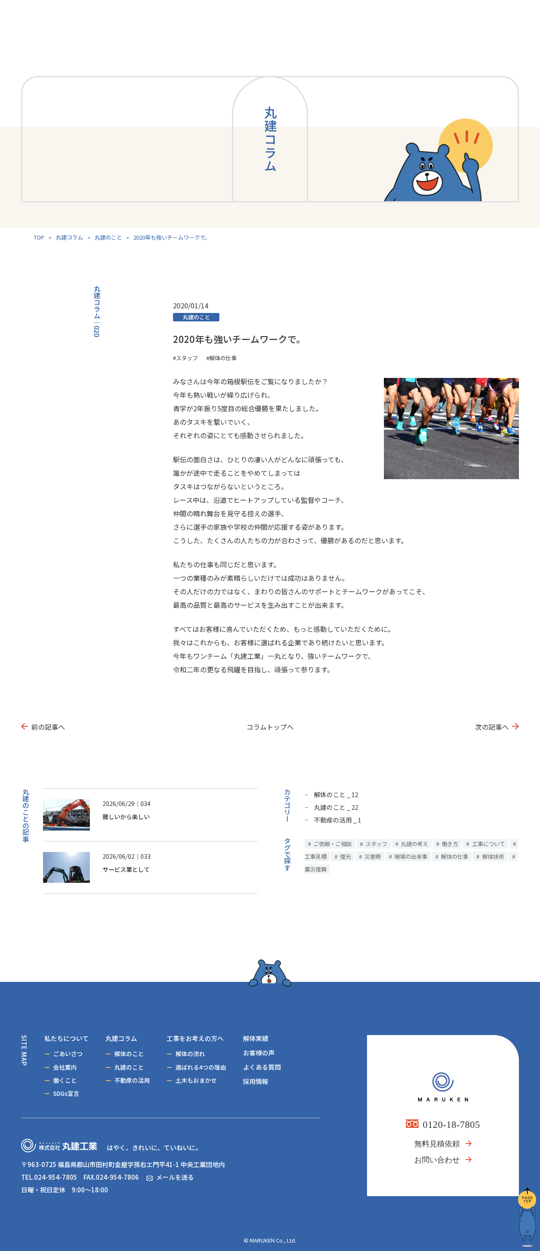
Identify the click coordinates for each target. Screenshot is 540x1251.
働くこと (65, 1080)
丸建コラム (69, 237)
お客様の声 (259, 1052)
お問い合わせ (437, 1160)
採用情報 (255, 1081)
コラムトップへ (270, 727)
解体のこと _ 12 (336, 794)
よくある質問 (262, 1066)
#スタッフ (185, 358)
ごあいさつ (68, 1053)
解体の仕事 (454, 856)
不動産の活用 (132, 1080)
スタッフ (376, 844)
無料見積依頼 (437, 1144)
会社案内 (65, 1067)
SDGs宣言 (66, 1093)
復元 (345, 856)
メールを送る (175, 1177)
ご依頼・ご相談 (332, 844)
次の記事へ (492, 727)
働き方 (450, 844)
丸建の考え (414, 844)
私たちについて (66, 1038)
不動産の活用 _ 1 (337, 819)
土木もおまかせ (196, 1080)
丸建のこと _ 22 (336, 807)
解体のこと (129, 1053)
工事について (488, 844)
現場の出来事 (410, 856)
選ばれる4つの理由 (201, 1067)
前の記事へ (48, 727)
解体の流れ (190, 1053)
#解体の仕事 (221, 358)
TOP (39, 237)
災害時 (372, 856)
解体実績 (255, 1038)
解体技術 (493, 856)
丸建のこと (108, 237)
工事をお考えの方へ (195, 1038)
